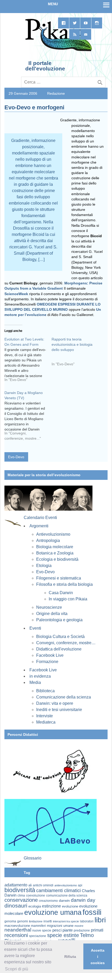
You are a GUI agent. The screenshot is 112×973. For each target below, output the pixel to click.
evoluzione (70, 906)
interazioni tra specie (66, 921)
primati (97, 930)
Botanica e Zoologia (54, 553)
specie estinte (63, 935)
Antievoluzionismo (53, 534)
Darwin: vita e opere (54, 703)
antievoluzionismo (65, 885)
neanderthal (17, 930)
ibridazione (35, 921)
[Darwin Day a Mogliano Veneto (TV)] (28, 417)
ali (30, 885)
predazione (82, 930)
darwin (64, 900)
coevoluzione (35, 895)
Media (35, 682)
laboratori (87, 921)
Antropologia (48, 540)
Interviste (44, 716)
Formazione (47, 661)
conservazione (21, 900)
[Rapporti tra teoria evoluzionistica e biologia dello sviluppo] (75, 354)
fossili (92, 912)
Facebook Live (50, 655)
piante (68, 930)
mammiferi (38, 926)
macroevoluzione (17, 926)
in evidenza (40, 676)
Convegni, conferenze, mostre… (66, 643)
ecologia (34, 906)
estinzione (51, 906)
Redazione (56, 93)
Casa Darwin (61, 592)
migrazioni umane (60, 926)
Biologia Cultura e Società (60, 636)
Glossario (32, 858)
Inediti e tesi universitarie (59, 709)
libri (100, 920)
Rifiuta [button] (70, 956)
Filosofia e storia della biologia (64, 584)
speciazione (37, 936)
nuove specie (41, 930)
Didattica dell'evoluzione (59, 649)
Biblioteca (45, 691)
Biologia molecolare (54, 547)
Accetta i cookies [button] (98, 956)
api (80, 885)
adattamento (15, 885)
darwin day (83, 900)
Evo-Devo (16, 457)
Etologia (44, 565)
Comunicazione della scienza (63, 697)
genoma (10, 921)
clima (21, 895)
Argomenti (38, 526)
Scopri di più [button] (16, 969)
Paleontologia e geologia (59, 620)
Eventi (35, 628)
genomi (22, 921)
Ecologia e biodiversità (57, 559)
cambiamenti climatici (58, 890)
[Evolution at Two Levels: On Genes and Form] (28, 361)
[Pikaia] (57, 51)
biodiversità (19, 890)
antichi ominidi (43, 885)
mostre (78, 925)
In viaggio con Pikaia (68, 599)
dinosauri (15, 906)
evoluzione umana (53, 912)
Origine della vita (51, 613)
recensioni (16, 935)
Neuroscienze (49, 607)
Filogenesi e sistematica (58, 578)
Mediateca (45, 722)
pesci (56, 930)
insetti (47, 921)
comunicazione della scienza (66, 895)
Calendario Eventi (40, 517)
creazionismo (48, 900)
